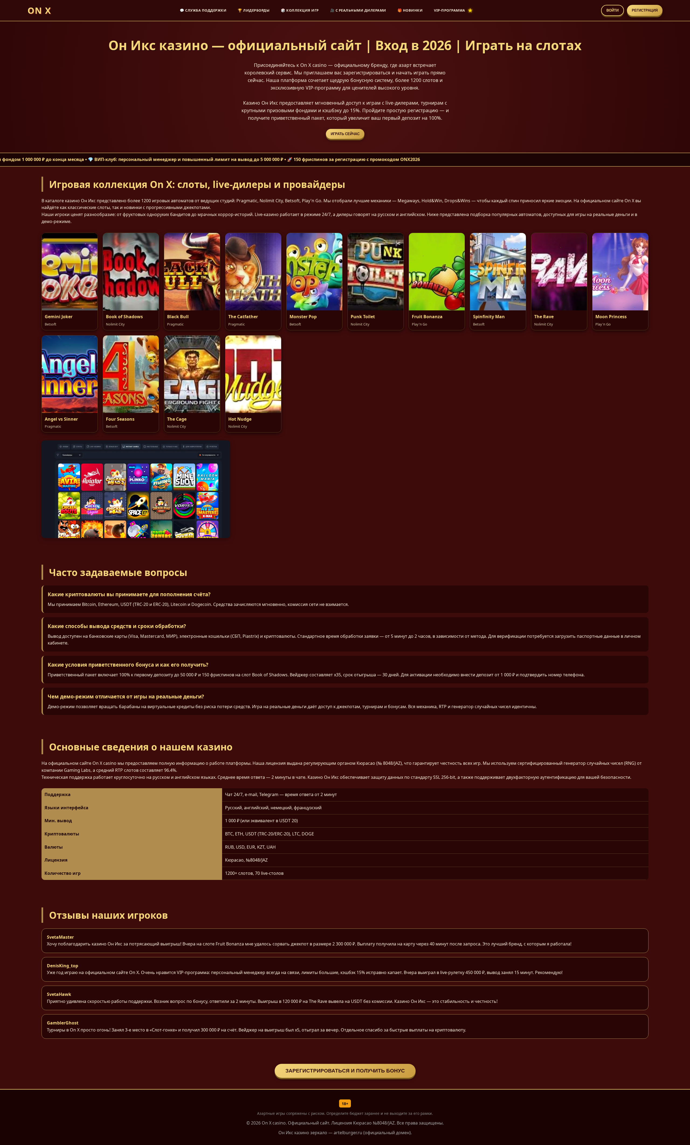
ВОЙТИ (612, 10)
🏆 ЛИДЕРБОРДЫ (254, 10)
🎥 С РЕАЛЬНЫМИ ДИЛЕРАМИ (358, 10)
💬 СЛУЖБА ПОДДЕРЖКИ (203, 10)
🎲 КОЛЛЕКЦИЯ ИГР (300, 10)
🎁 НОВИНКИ (410, 10)
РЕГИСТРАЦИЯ (645, 10)
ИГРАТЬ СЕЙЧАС (345, 134)
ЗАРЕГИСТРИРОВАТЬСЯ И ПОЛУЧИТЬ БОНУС (345, 1071)
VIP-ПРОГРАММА (449, 10)
